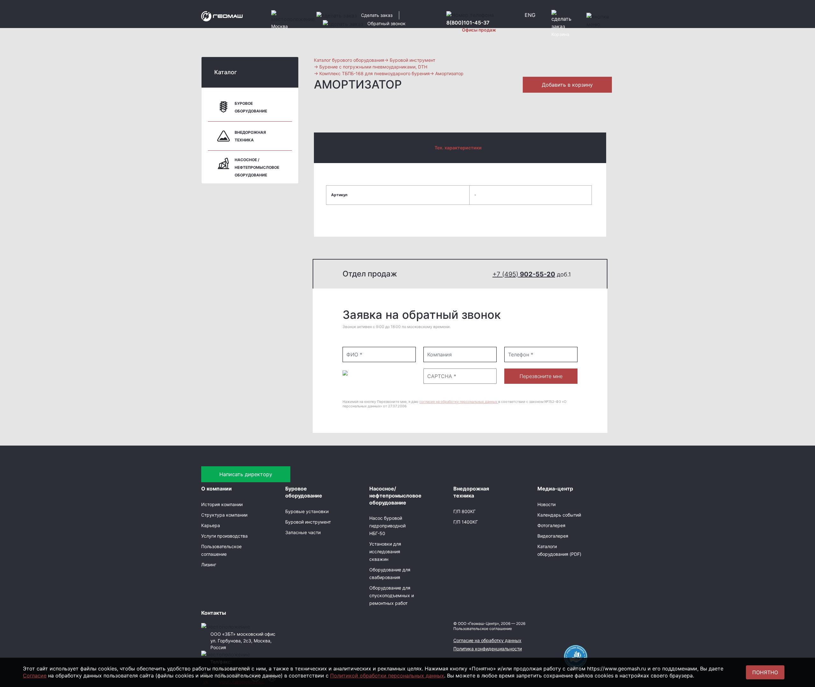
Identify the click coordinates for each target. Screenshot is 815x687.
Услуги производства (224, 536)
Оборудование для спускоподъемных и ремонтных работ (391, 595)
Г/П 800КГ (464, 511)
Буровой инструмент (308, 522)
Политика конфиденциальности (487, 648)
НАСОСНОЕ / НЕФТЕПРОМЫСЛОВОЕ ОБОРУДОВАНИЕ (257, 167)
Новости (546, 504)
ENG (530, 15)
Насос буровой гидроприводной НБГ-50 (387, 525)
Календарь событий (559, 515)
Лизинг (208, 564)
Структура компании (224, 515)
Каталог (225, 72)
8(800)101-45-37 (467, 22)
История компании (222, 504)
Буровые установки (307, 511)
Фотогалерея (551, 525)
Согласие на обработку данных (487, 640)
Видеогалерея (552, 536)
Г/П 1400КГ (465, 522)
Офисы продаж (479, 29)
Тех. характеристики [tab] (458, 147)
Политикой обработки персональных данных (387, 675)
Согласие (34, 675)
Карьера (210, 525)
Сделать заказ (377, 15)
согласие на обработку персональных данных (458, 401)
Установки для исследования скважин (385, 551)
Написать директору (245, 474)
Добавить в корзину (567, 85)
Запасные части (303, 532)
